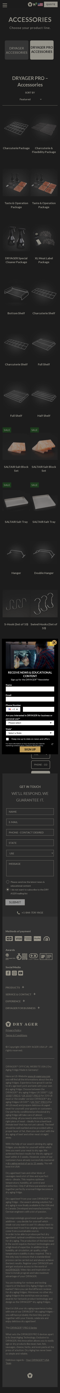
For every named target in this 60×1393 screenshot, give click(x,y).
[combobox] (13, 709)
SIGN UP (30, 749)
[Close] (54, 642)
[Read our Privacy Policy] (52, 744)
